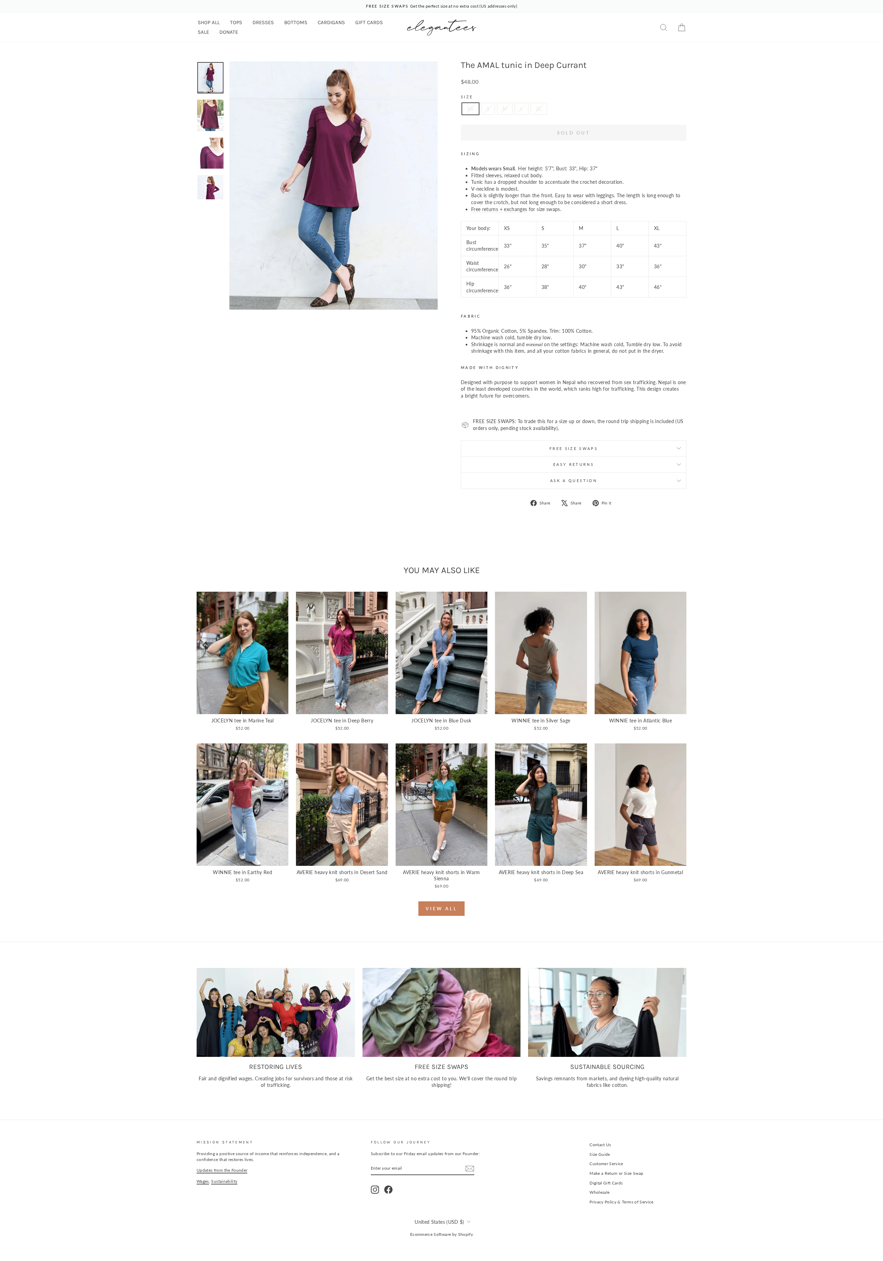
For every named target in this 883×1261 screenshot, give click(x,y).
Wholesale (599, 1192)
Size (467, 96)
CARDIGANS (331, 22)
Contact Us (600, 1144)
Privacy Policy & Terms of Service (621, 1201)
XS (470, 109)
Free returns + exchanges (499, 209)
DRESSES (263, 22)
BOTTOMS (295, 22)
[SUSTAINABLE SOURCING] (607, 1012)
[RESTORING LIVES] (276, 1012)
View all (441, 908)
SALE (203, 32)
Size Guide (599, 1154)
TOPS (236, 22)
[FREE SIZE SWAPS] (442, 1012)
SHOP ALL (209, 22)
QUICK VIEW (242, 706)
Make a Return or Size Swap (616, 1173)
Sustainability (224, 1181)
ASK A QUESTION (573, 480)
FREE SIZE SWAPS (573, 448)
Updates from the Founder (222, 1170)
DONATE (228, 32)
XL (539, 109)
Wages (203, 1181)
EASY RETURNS (573, 464)
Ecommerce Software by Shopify (441, 1234)
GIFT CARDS (369, 22)
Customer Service (606, 1163)
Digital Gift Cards (606, 1182)
